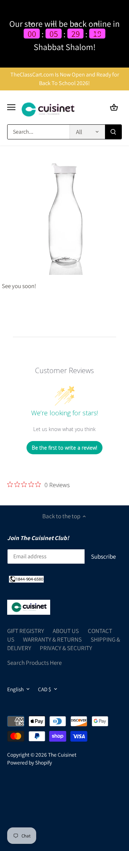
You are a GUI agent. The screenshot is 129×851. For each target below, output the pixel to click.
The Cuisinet (62, 754)
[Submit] (113, 132)
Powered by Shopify (29, 762)
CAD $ (44, 689)
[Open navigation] (11, 107)
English (15, 689)
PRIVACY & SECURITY (66, 648)
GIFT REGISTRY (25, 631)
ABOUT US (66, 631)
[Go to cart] (114, 107)
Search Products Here (34, 663)
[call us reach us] (26, 579)
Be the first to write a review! (64, 447)
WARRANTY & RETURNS (52, 639)
